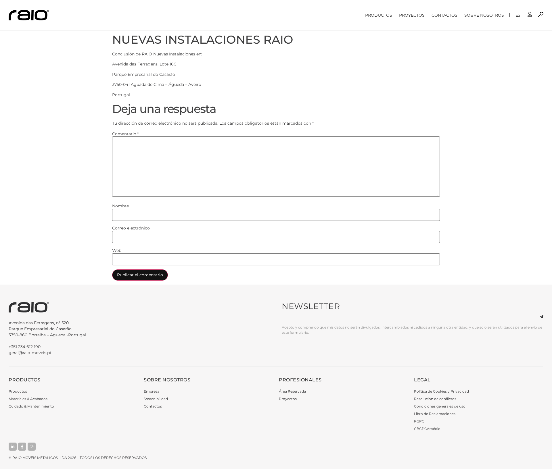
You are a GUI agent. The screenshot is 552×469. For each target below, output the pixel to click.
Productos (378, 15)
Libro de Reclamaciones (434, 414)
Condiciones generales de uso (439, 406)
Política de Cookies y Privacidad (441, 391)
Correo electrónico (131, 228)
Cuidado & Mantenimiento (31, 406)
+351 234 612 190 (25, 346)
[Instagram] (32, 447)
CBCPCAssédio (427, 428)
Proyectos (412, 15)
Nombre (120, 206)
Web (116, 250)
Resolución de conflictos (435, 399)
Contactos (444, 15)
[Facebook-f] (22, 447)
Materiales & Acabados (28, 399)
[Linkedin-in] (13, 447)
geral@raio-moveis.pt (30, 352)
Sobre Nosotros (484, 15)
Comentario (125, 134)
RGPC (419, 421)
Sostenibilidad (156, 399)
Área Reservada (292, 391)
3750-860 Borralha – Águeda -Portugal (47, 328)
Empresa (151, 391)
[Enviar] (538, 316)
